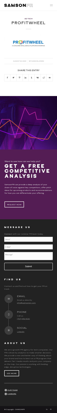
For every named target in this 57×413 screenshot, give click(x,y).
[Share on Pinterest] (19, 77)
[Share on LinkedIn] (25, 77)
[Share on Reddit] (44, 77)
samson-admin (37, 61)
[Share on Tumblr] (31, 77)
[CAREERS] (6, 394)
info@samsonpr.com (26, 303)
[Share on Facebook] (7, 77)
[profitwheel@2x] (28, 43)
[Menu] (51, 5)
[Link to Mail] (51, 409)
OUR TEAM (12, 390)
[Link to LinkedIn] (47, 409)
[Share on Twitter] (13, 77)
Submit (28, 266)
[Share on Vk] (37, 77)
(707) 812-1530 (23, 319)
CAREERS (11, 394)
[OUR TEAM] (6, 390)
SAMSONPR (20, 409)
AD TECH (28, 19)
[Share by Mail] (49, 77)
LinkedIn (20, 332)
